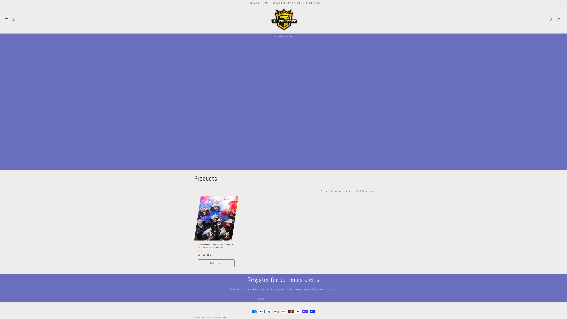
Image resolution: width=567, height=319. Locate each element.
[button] (6, 19)
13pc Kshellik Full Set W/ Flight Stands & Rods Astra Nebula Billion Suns (215, 246)
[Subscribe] (309, 298)
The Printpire (206, 317)
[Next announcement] (561, 3)
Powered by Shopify (219, 317)
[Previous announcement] (6, 3)
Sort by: (324, 191)
